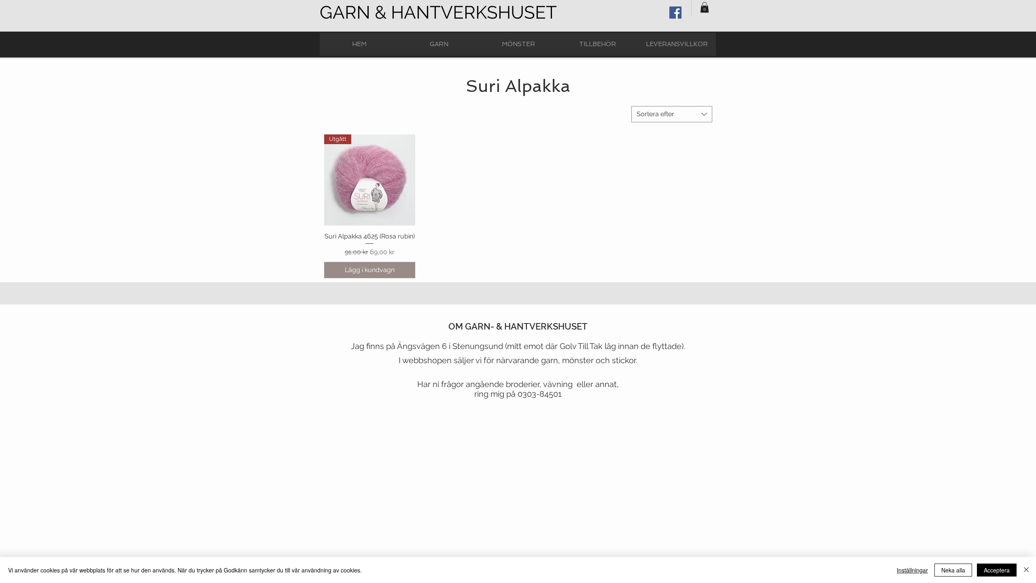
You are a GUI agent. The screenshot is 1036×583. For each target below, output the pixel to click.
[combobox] (671, 114)
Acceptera (997, 570)
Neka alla (953, 570)
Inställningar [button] (912, 570)
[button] (704, 7)
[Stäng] (1026, 570)
